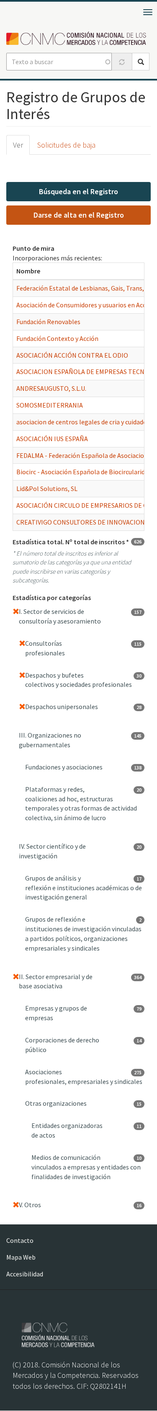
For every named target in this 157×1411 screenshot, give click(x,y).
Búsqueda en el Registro (78, 191)
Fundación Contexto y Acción (57, 338)
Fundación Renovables (48, 321)
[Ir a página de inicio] (78, 39)
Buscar (140, 61)
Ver (18, 145)
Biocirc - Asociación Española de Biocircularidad (84, 472)
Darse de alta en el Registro (78, 215)
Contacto (19, 1240)
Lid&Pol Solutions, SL (46, 488)
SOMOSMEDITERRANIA (49, 405)
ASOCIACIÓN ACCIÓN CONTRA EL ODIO (72, 355)
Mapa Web (21, 1257)
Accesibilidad (24, 1274)
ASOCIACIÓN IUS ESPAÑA (52, 438)
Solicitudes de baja (66, 145)
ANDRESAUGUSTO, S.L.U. (51, 388)
